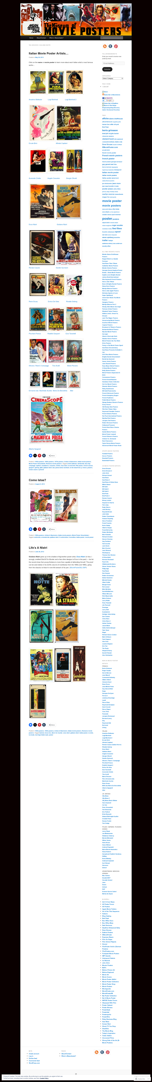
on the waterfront (75, 468)
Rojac (104, 691)
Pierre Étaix (106, 702)
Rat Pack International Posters (112, 416)
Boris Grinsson (107, 668)
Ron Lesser (106, 587)
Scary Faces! (106, 404)
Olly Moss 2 (106, 798)
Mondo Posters (107, 965)
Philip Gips (105, 569)
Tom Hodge (105, 823)
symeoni (41, 470)
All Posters (106, 906)
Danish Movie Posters (109, 432)
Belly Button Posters (108, 370)
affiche (105, 118)
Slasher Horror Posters (109, 339)
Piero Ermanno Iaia (108, 779)
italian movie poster (110, 172)
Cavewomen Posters (109, 377)
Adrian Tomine (106, 623)
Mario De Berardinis (60, 390)
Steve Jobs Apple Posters (110, 291)
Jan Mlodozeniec (107, 833)
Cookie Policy (44, 1078)
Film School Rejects (109, 942)
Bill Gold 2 (105, 489)
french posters (106, 162)
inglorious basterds (108, 170)
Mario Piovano (72, 365)
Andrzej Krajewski (108, 861)
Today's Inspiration (108, 1033)
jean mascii (105, 186)
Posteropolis (106, 1014)
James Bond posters (108, 181)
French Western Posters (110, 436)
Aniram (104, 887)
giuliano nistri (47, 468)
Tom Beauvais (106, 810)
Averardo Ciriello (35, 178)
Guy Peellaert (106, 541)
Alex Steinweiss (107, 655)
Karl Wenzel (106, 863)
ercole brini (71, 466)
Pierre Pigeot (106, 709)
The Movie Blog (107, 1031)
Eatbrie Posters (107, 932)
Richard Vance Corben (109, 635)
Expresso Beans (107, 937)
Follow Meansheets (109, 54)
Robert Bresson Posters (110, 423)
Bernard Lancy (107, 718)
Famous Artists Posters (109, 309)
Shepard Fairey (107, 651)
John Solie (105, 514)
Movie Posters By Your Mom (111, 341)
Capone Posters (107, 325)
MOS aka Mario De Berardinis (111, 786)
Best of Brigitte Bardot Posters (112, 284)
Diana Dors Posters (108, 286)
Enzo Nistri (33, 224)
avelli (69, 464)
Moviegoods (106, 989)
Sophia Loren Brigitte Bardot (111, 275)
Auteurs (105, 914)
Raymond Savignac (108, 705)
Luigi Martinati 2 (70, 99)
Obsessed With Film (109, 1003)
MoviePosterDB (76, 567)
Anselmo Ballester (35, 99)
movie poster (89, 537)
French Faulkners (107, 398)
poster (51, 735)
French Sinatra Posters (109, 414)
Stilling (104, 856)
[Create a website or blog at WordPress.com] (76, 1074)
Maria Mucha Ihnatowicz (109, 849)
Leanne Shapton (107, 644)
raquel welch (106, 222)
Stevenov (105, 865)
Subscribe (107, 69)
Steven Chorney (107, 539)
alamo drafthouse (116, 118)
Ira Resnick (106, 960)
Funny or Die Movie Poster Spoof (112, 345)
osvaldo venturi (106, 214)
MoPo (104, 968)
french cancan (88, 466)
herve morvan (106, 167)
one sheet (105, 212)
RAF (103, 889)
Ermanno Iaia (34, 390)
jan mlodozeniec (107, 183)
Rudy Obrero (106, 507)
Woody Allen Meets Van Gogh (111, 307)
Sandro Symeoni (62, 267)
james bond (59, 468)
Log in (31, 1056)
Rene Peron (106, 684)
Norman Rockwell (107, 559)
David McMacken (107, 591)
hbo (115, 164)
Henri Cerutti (106, 707)
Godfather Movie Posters (110, 266)
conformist (37, 537)
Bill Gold (104, 487)
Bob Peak (105, 127)
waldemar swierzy (107, 243)
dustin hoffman (117, 144)
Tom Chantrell (106, 803)
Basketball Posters (108, 460)
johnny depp (106, 191)
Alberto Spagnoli (35, 449)
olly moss (115, 209)
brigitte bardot (114, 133)
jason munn (116, 183)
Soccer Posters (107, 456)
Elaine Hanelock (107, 578)
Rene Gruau (33, 301)
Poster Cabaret (107, 1005)
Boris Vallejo (106, 525)
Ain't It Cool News (108, 902)
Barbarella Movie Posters (110, 329)
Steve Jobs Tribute (108, 282)
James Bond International (110, 277)
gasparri (31, 468)
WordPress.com (34, 1063)
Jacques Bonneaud (108, 716)
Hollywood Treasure (108, 425)
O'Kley (104, 727)
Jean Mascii (106, 675)
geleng (37, 468)
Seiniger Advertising (108, 614)
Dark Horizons (107, 925)
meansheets (119, 194)
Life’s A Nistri (38, 547)
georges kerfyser (116, 162)
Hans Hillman (106, 845)
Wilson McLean (107, 594)
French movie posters (112, 155)
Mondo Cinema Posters (109, 268)
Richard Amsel (107, 475)
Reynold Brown (107, 512)
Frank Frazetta (106, 523)
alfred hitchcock (107, 122)
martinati (66, 468)
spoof (118, 231)
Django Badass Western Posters (112, 402)
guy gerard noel (108, 164)
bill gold (116, 124)
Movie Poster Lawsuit (109, 434)
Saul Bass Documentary (110, 348)
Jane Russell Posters (109, 364)
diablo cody (118, 142)
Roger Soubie (106, 671)
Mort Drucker (106, 548)
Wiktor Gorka (106, 840)
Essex (104, 885)
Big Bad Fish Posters (109, 418)
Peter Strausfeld (107, 807)
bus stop (87, 464)
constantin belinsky (108, 142)
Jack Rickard (106, 550)
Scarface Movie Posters (110, 323)
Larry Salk (105, 610)
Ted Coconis (106, 544)
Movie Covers (107, 977)
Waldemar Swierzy (108, 836)
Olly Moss (105, 796)
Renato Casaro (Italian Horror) (111, 745)
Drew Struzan (107, 144)
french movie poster (109, 153)
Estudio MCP (106, 878)
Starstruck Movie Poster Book (111, 445)
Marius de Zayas (107, 894)
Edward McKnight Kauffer (110, 816)
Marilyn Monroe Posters (109, 288)
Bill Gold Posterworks (109, 391)
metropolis (113, 197)
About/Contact (41, 38)
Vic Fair (104, 805)
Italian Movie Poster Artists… (48, 53)
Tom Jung (105, 505)
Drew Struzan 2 (107, 471)
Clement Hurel (106, 682)
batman (42, 733)
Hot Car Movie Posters (109, 384)
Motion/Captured (108, 972)
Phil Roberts (106, 553)
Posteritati (105, 1012)
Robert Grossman (108, 575)
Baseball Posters (107, 458)
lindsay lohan (114, 191)
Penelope (105, 607)
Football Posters (107, 454)
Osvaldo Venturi (107, 880)
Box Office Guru (107, 921)
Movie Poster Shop (108, 984)
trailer (105, 240)
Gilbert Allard (106, 680)
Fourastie (105, 714)
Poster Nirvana (107, 1007)
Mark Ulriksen (106, 637)
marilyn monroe (108, 194)
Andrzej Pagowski (108, 847)
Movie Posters (107, 986)
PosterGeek (106, 1010)
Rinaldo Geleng (71, 301)
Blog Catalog (106, 916)
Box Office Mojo (107, 923)
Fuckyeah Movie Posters (110, 953)
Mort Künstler (106, 535)
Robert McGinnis (107, 532)
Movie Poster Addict (109, 979)
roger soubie (117, 225)
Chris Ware (105, 619)
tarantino (117, 237)
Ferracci (105, 696)
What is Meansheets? (56, 38)
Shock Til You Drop (109, 1026)
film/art (104, 944)
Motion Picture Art (108, 970)
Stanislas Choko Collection (110, 382)
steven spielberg (108, 237)
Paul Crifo (105, 562)
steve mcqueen (112, 235)
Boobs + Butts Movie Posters (111, 272)
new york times (107, 209)
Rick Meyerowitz (107, 596)
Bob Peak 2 (105, 496)
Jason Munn (106, 626)
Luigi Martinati (53, 99)
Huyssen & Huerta (108, 503)
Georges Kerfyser (108, 693)
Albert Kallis (106, 582)
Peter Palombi (106, 603)
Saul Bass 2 (106, 480)
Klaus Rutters (106, 852)
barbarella (81, 464)
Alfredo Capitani (61, 143)
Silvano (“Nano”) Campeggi (39, 365)
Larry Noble (106, 600)
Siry (103, 721)
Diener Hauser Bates (109, 566)
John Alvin (117, 189)
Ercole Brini (33, 143)
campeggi (32, 466)
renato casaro (33, 470)
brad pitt (105, 133)
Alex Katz (105, 641)
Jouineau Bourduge (108, 698)
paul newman (116, 215)
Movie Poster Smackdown (37, 464)
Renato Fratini (106, 821)
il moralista (72, 537)
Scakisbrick (106, 612)
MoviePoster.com (108, 991)
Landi (104, 700)
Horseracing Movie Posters (111, 320)
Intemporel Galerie (108, 958)
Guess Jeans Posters (109, 361)
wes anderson (117, 243)
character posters (108, 136)
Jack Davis (105, 546)
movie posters (111, 205)
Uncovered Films (108, 1038)
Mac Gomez (106, 875)
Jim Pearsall (106, 605)
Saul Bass (117, 228)
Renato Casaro (34, 267)
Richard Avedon (107, 537)
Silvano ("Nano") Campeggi (111, 761)
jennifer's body (114, 186)
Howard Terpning (107, 519)
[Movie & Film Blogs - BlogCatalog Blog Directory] (112, 108)
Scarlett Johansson (108, 232)
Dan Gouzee (106, 573)
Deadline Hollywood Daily (111, 928)
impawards (115, 167)
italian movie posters (109, 175)
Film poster (79, 466)
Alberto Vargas (107, 528)
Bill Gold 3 (105, 491)
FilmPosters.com (108, 951)
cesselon (52, 466)
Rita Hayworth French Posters (111, 279)
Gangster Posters (107, 302)
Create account (34, 1054)
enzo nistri (64, 466)
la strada (31, 735)
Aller (71, 390)
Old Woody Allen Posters (110, 407)
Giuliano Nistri (62, 224)
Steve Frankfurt (107, 521)
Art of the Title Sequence (110, 911)
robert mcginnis (106, 225)
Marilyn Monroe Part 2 (109, 304)
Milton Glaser (106, 484)
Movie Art (105, 975)
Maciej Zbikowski (107, 838)
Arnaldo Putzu (106, 819)
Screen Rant (106, 1024)
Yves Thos (105, 711)
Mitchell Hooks (107, 580)
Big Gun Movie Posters (109, 332)
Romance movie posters (54, 464)
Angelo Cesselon (54, 178)
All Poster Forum (108, 904)
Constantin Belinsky (108, 677)
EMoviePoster (107, 935)
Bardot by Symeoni (108, 359)
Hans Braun (106, 843)
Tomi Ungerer (106, 639)
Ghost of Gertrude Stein (109, 336)
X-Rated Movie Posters (109, 368)
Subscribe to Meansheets (112, 95)
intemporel (117, 170)
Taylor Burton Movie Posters (111, 443)
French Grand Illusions (109, 380)
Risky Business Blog (109, 1019)
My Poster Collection (109, 996)
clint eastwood (118, 139)
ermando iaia (45, 537)
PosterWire (106, 1017)
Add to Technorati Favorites (111, 110)
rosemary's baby (107, 229)
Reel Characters (107, 441)
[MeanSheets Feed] (107, 98)
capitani (38, 466)
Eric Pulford (106, 812)
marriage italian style (41, 735)
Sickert (104, 868)
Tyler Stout (105, 630)
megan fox (105, 197)
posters (89, 468)
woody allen (106, 246)
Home (31, 38)
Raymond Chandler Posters (111, 411)
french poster (108, 158)
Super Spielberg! (107, 295)
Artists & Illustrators (70, 462)
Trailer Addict (106, 1035)
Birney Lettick (106, 500)
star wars (105, 235)
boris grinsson (110, 130)
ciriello (58, 466)
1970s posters (59, 462)
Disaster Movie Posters (109, 386)
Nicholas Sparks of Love (110, 293)
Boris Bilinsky (106, 858)
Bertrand (105, 725)
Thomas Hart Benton (108, 555)
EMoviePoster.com (110, 147)
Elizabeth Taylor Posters (110, 311)
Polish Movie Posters (109, 400)
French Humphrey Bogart (110, 395)
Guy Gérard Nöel (107, 689)
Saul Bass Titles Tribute (109, 263)
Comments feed (34, 1061)
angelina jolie (117, 122)
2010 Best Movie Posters (110, 354)
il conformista (63, 537)
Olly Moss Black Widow (109, 800)
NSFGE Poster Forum (109, 1000)
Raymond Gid (106, 723)
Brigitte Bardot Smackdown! (111, 357)
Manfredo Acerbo (45, 390)
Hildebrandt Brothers (109, 564)
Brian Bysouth (106, 814)
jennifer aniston (107, 189)
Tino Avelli (56, 365)
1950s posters (39, 462)
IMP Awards (106, 956)
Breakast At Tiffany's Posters (111, 327)
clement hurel (108, 139)
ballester (74, 464)
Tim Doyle (105, 648)
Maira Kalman (106, 598)
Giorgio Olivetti (71, 178)
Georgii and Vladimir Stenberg (111, 854)
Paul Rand (105, 571)
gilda (41, 468)
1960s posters (49, 462)
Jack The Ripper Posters (110, 318)
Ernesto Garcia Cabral (109, 891)
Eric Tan (104, 646)
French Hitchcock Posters (110, 393)
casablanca (45, 466)
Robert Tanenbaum (108, 516)
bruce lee (48, 733)
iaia (54, 468)
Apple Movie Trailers (109, 909)
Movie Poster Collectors (110, 982)
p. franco (84, 468)
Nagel (104, 632)
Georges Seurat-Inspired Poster (112, 270)
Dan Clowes (106, 616)
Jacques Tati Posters (109, 420)
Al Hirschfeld (106, 557)
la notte (90, 733)
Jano (103, 882)
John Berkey (106, 509)
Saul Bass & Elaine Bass (110, 482)
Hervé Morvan (106, 673)
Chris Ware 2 (106, 621)
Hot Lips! (105, 334)
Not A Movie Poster (109, 998)
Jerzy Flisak (106, 831)
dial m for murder (57, 733)
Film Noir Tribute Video (109, 409)
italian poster (80, 537)
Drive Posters (106, 343)
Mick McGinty (106, 589)
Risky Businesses (108, 389)
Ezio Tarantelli (71, 333)
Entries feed (33, 1058)
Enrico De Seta (53, 301)
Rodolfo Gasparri (54, 333)
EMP (84, 567)
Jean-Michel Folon (108, 687)
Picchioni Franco (35, 333)
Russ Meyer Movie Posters (110, 366)
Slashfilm (105, 1028)
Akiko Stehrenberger (109, 628)
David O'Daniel (107, 653)
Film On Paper (107, 939)
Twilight (110, 240)
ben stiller (110, 124)
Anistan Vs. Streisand (109, 439)
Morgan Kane (106, 585)
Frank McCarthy (107, 530)
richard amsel (114, 222)
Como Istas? (37, 480)
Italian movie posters (84, 462)
